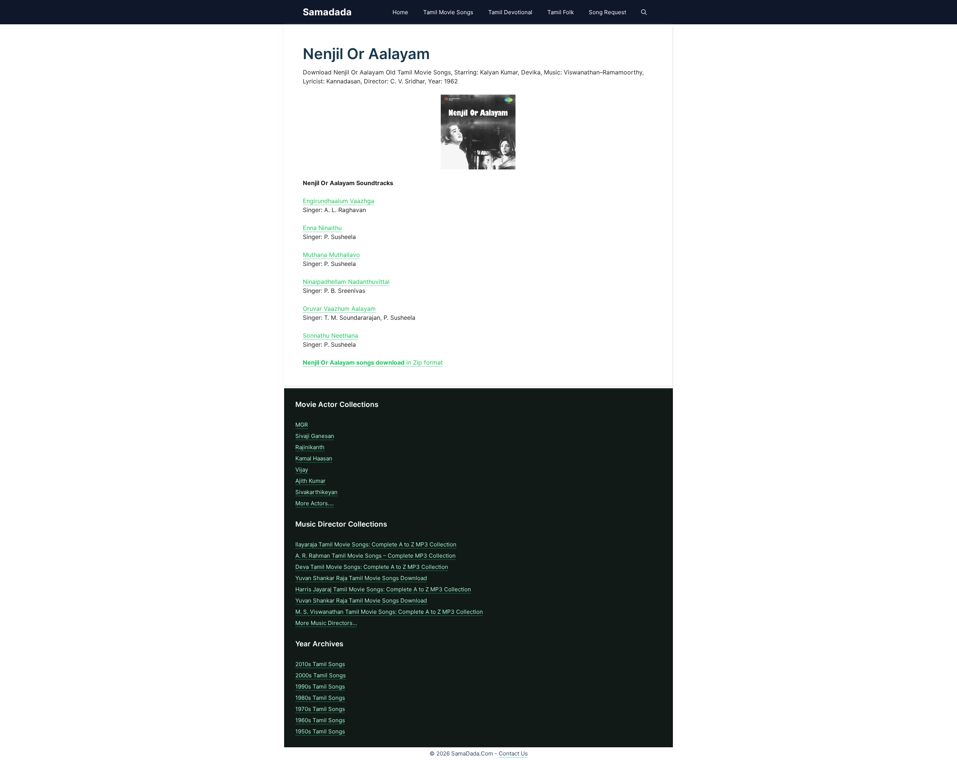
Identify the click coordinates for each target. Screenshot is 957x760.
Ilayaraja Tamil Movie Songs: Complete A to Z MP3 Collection (375, 544)
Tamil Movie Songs (448, 12)
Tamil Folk (560, 12)
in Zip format (373, 362)
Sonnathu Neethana (330, 335)
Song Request (607, 12)
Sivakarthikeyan (316, 492)
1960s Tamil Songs (320, 720)
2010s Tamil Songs (320, 664)
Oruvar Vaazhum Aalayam (339, 308)
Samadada (327, 12)
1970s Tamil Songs (320, 708)
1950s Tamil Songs (320, 731)
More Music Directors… (326, 622)
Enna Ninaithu (322, 228)
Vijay (301, 469)
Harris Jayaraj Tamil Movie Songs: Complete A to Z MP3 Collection (383, 589)
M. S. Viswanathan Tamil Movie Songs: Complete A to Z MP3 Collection (389, 611)
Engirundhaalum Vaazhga (338, 201)
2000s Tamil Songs (320, 675)
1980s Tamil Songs (320, 697)
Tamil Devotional (510, 12)
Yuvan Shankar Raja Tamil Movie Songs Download (361, 578)
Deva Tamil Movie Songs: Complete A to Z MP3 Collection (371, 566)
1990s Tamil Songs (320, 686)
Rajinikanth (309, 447)
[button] (644, 12)
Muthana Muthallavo (331, 254)
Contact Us (513, 753)
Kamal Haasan (313, 458)
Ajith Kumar (310, 480)
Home (400, 12)
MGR (301, 424)
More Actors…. (314, 503)
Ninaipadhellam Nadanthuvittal (346, 281)
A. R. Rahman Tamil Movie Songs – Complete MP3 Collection (375, 555)
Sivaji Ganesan (314, 435)
